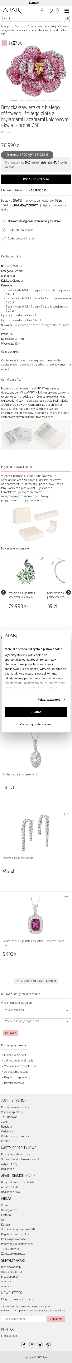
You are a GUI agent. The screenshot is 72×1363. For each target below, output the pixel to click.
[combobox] (37, 1010)
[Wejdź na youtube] (40, 1345)
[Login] (42, 10)
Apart (13, 275)
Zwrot (4, 1121)
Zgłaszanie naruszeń (13, 1253)
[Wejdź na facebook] (24, 1345)
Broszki (18, 26)
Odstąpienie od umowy (15, 1136)
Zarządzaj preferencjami (36, 724)
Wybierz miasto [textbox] (14, 1010)
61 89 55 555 (38, 190)
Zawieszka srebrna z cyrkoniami (20, 774)
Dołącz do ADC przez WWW (18, 1182)
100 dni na (19, 205)
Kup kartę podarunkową (15, 1154)
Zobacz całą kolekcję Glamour (36, 981)
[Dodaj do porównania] (3, 238)
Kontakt (6, 1141)
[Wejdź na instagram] (32, 1345)
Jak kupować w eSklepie (18, 1060)
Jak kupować (9, 1117)
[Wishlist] (50, 10)
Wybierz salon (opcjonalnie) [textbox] (22, 1021)
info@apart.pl (9, 1335)
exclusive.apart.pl (11, 1271)
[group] (26, 592)
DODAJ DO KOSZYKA (36, 179)
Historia (6, 1214)
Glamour (17, 280)
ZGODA (36, 712)
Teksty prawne (10, 1248)
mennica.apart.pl (11, 1266)
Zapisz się (56, 1318)
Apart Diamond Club (16, 1071)
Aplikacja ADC (9, 1187)
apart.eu (6, 1286)
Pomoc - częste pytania (15, 1107)
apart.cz (6, 1281)
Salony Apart (9, 1210)
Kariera (5, 1224)
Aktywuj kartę (9, 1164)
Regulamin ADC (10, 1191)
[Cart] (58, 11)
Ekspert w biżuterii (15, 1054)
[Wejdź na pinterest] (48, 1345)
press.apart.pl (9, 1276)
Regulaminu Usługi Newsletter (49, 1310)
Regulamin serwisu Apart (16, 1234)
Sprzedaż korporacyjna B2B (18, 1229)
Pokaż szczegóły (48, 699)
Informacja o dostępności (17, 1243)
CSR (3, 1219)
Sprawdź (10, 1032)
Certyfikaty (7, 1131)
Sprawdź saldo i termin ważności (21, 1159)
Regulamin (7, 1126)
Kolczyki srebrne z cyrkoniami (18, 857)
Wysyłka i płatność (12, 1112)
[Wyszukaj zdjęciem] (12, 43)
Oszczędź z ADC (27, 155)
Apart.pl (5, 26)
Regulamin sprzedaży (17, 1077)
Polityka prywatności (13, 1239)
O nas (4, 1205)
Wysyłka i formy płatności (20, 1066)
